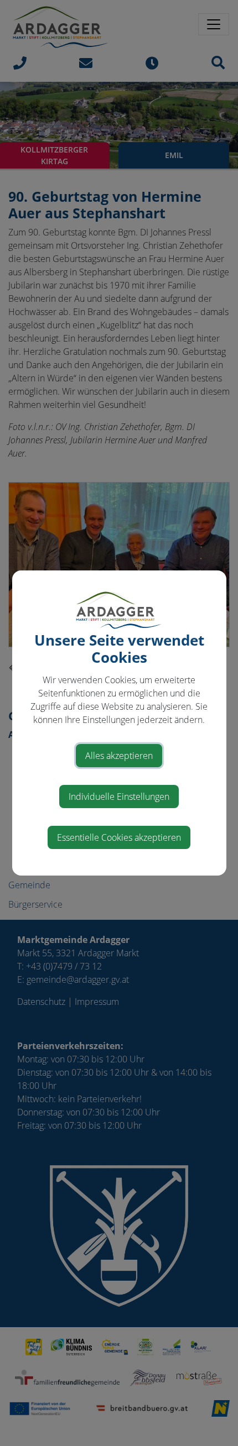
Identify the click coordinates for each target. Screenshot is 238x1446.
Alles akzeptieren (119, 756)
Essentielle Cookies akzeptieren (119, 837)
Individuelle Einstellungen (119, 796)
